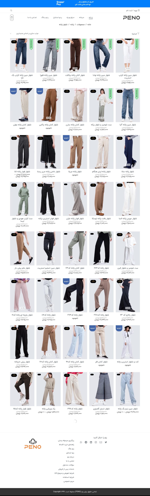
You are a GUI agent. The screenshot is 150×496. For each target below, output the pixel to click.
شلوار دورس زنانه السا (128, 218)
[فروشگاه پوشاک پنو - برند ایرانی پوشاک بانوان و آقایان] (131, 17)
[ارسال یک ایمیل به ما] (100, 442)
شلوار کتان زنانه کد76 (48, 362)
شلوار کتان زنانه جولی (22, 125)
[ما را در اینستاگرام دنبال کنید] (95, 442)
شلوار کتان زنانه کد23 (75, 268)
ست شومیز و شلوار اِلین (127, 268)
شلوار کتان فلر (101, 362)
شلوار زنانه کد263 (101, 268)
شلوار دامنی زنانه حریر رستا (48, 171)
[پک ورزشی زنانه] (48, 389)
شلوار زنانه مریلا (75, 171)
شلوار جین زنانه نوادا (101, 75)
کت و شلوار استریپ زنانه (127, 362)
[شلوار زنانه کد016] (48, 295)
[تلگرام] (85, 442)
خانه (89, 24)
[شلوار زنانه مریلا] (75, 152)
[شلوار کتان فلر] (101, 342)
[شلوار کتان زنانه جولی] (22, 105)
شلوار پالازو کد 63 (128, 315)
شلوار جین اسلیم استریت (49, 268)
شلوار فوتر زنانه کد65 (22, 409)
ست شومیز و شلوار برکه (101, 125)
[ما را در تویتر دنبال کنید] (105, 442)
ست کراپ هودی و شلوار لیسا (22, 220)
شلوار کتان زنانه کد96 (75, 362)
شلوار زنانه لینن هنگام (101, 171)
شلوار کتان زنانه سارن (75, 125)
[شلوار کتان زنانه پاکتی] (48, 105)
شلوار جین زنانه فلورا (48, 75)
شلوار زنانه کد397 (75, 409)
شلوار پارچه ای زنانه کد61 (22, 315)
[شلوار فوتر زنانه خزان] (75, 199)
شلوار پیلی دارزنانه (22, 362)
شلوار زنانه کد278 (101, 315)
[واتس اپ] (81, 442)
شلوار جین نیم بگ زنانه (128, 409)
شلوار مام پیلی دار (22, 268)
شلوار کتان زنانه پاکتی (48, 125)
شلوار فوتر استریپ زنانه (48, 218)
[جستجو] (11, 10)
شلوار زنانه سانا (128, 171)
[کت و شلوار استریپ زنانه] (128, 342)
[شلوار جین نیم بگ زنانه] (128, 389)
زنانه (72, 24)
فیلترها (134, 34)
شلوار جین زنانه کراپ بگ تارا (22, 76)
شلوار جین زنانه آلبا (128, 125)
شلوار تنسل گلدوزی (101, 409)
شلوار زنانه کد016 (49, 315)
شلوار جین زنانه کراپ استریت (128, 76)
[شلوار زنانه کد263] (101, 248)
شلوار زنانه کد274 (75, 315)
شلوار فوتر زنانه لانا (22, 171)
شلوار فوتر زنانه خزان (75, 218)
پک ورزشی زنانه (48, 409)
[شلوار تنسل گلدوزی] (101, 389)
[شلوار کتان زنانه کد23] (75, 248)
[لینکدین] (90, 442)
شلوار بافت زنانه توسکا (101, 218)
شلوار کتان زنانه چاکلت (75, 75)
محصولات (81, 24)
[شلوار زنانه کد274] (75, 295)
